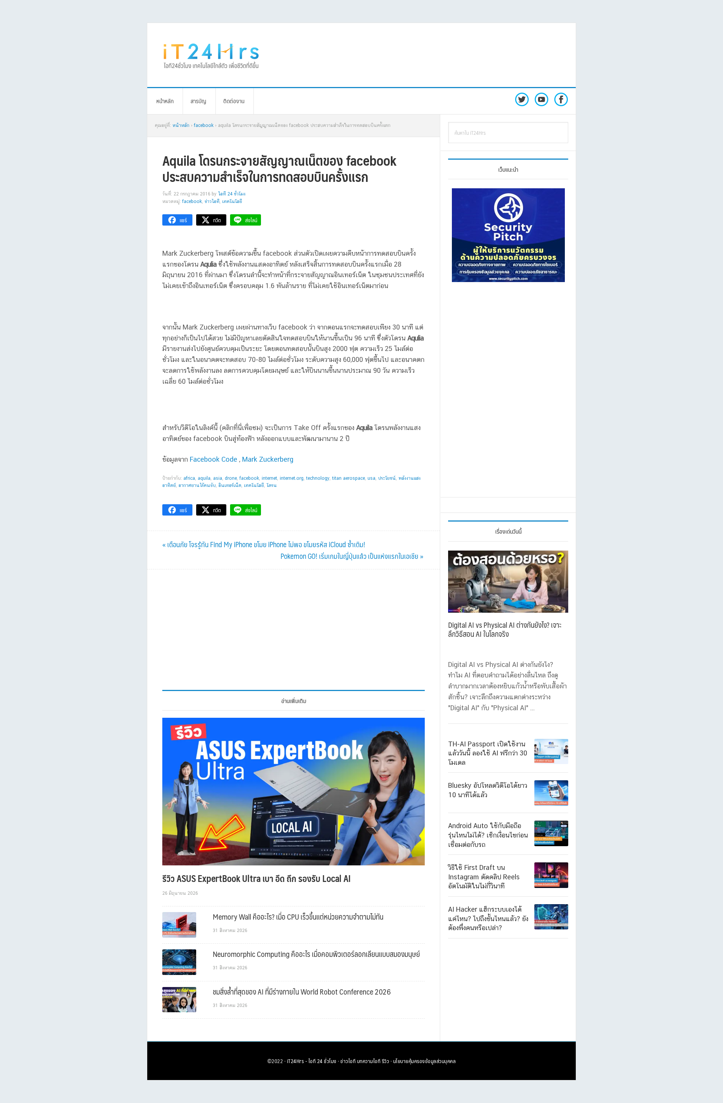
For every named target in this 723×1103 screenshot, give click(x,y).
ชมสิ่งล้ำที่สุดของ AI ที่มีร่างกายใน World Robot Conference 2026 (302, 991)
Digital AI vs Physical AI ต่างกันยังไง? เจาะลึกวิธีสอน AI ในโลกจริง (504, 629)
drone (231, 478)
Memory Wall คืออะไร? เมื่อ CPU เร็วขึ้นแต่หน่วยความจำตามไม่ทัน (298, 916)
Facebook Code (213, 459)
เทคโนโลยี (232, 201)
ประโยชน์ (387, 478)
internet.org (292, 478)
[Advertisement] (424, 55)
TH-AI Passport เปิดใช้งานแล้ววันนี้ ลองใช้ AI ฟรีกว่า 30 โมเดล (487, 753)
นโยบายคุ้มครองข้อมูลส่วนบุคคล (424, 1060)
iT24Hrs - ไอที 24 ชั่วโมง (312, 1060)
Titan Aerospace (348, 478)
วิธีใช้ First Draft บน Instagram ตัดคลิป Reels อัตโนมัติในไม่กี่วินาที (484, 876)
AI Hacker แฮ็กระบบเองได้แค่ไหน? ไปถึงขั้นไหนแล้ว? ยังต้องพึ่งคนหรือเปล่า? (488, 918)
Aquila (204, 478)
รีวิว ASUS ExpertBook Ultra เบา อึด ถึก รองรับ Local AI (256, 878)
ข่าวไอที (212, 201)
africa (189, 478)
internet (269, 478)
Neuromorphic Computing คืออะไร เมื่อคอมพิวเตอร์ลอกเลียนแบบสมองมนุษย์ (316, 953)
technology (317, 478)
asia (217, 478)
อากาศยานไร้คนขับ (197, 485)
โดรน (272, 485)
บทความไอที (369, 1060)
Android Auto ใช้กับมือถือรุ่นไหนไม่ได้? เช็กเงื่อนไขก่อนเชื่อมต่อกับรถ (488, 835)
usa (371, 478)
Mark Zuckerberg (267, 459)
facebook (249, 478)
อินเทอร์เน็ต (229, 485)
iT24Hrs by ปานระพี (211, 55)
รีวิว (385, 1060)
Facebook (192, 201)
